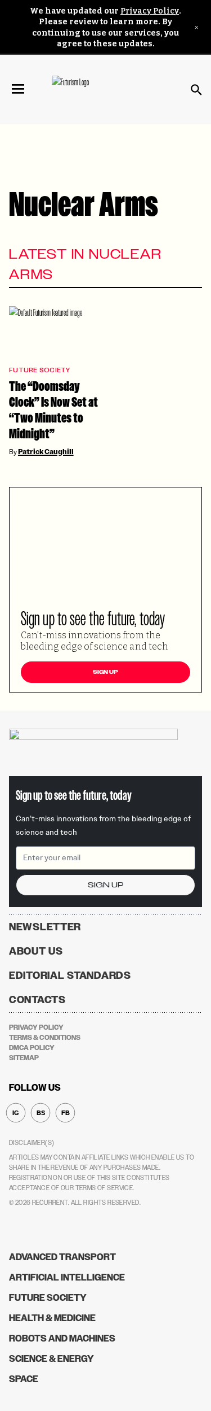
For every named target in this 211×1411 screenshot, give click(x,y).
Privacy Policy (149, 11)
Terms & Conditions (44, 1038)
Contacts (37, 1000)
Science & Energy (51, 1358)
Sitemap (24, 1058)
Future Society (39, 370)
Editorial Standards (70, 975)
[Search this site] (196, 89)
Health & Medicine (52, 1318)
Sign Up (105, 672)
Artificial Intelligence (67, 1277)
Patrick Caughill (46, 451)
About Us (36, 951)
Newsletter (45, 927)
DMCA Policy (32, 1048)
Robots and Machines (62, 1338)
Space (23, 1379)
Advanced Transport (62, 1257)
